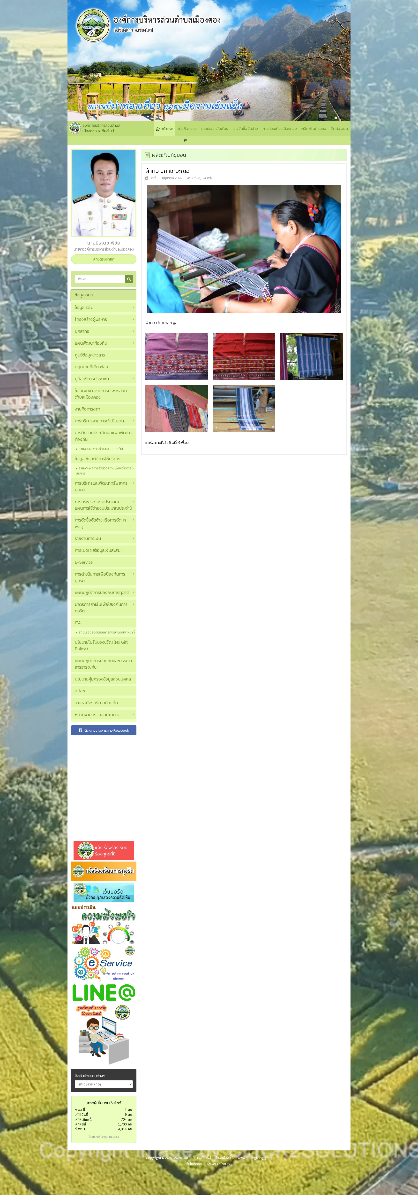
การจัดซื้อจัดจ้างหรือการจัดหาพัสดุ (100, 523)
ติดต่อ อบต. (340, 128)
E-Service (84, 562)
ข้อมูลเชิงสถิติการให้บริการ (97, 458)
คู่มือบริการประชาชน (92, 378)
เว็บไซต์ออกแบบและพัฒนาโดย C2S (209, 1164)
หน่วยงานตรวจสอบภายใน (97, 714)
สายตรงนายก (103, 259)
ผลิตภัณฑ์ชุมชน (313, 128)
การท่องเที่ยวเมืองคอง (279, 128)
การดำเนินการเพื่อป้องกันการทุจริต (100, 577)
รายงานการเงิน (88, 538)
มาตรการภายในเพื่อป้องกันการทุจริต (101, 607)
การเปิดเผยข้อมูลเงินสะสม (97, 550)
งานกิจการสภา (87, 409)
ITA (78, 622)
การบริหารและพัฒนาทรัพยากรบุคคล (101, 486)
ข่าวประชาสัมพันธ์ (214, 128)
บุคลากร (82, 331)
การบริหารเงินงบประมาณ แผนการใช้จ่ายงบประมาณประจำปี (103, 504)
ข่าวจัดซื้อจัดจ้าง (245, 128)
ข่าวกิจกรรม (187, 128)
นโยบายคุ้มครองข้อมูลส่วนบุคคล (103, 679)
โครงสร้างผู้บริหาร (91, 319)
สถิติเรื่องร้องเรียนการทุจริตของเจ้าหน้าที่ (107, 632)
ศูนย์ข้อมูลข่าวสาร (90, 355)
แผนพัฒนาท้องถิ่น (91, 343)
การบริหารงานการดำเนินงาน (99, 421)
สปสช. (80, 691)
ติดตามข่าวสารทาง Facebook (106, 730)
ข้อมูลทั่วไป (84, 307)
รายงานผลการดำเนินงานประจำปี (101, 448)
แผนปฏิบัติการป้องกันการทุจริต (102, 592)
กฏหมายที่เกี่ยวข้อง (91, 367)
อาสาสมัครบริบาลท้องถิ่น (96, 702)
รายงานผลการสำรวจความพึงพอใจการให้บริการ (105, 471)
